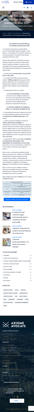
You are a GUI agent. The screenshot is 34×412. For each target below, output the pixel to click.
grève (4, 299)
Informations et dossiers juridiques (11, 369)
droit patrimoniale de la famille (12, 272)
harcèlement (11, 299)
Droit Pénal (7, 275)
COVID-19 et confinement (16, 26)
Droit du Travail (28, 26)
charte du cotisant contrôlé (10, 293)
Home (4, 33)
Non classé (7, 280)
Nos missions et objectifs (8, 334)
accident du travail (8, 290)
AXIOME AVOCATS (8, 179)
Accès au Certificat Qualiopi (11, 382)
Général (6, 278)
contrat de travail (7, 296)
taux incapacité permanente (21, 302)
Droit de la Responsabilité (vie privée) (11, 352)
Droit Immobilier (8, 269)
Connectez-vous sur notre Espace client (12, 375)
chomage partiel (23, 293)
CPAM (16, 296)
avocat (16, 290)
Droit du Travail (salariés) (9, 345)
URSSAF (5, 305)
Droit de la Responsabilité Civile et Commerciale (17, 261)
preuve (27, 299)
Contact (30, 2)
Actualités (6, 255)
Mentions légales (10, 409)
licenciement (20, 299)
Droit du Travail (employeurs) (9, 347)
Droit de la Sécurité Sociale (11, 264)
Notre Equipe (5, 336)
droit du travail (23, 296)
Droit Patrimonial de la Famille (10, 363)
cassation (23, 290)
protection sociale (8, 302)
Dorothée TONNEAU (17, 177)
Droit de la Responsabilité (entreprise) (11, 355)
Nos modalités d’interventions (9, 339)
